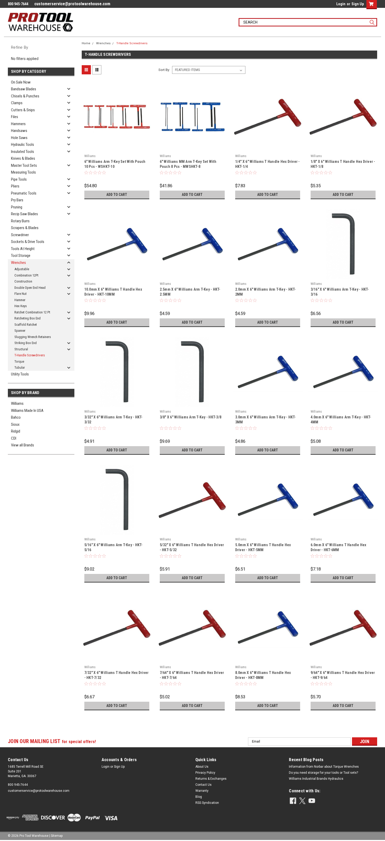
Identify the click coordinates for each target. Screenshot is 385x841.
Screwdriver (20, 235)
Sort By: (164, 70)
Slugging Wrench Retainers (32, 337)
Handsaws (19, 130)
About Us (201, 766)
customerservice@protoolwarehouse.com (72, 3)
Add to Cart (116, 194)
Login (340, 4)
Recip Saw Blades (24, 214)
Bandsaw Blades (23, 89)
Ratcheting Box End (27, 318)
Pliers (15, 186)
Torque (19, 361)
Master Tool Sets (24, 165)
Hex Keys (20, 306)
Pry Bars (17, 200)
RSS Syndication (207, 803)
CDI (13, 438)
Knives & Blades (23, 158)
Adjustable (21, 269)
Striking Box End (25, 343)
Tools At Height (23, 248)
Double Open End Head (30, 288)
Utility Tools (20, 374)
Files (14, 116)
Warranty (201, 791)
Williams (17, 403)
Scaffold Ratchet (25, 325)
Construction (23, 281)
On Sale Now (21, 82)
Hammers (18, 123)
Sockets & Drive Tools (27, 241)
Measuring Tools (23, 172)
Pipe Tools (19, 179)
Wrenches (18, 262)
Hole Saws (19, 137)
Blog (198, 797)
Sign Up (357, 4)
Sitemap (57, 836)
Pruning (16, 207)
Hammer (19, 300)
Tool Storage (20, 255)
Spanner (19, 331)
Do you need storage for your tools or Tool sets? (323, 772)
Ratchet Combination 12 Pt (32, 312)
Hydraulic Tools (22, 144)
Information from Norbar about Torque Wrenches (324, 766)
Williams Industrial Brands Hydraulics (316, 779)
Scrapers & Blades (24, 227)
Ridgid (15, 431)
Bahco (16, 417)
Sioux (15, 424)
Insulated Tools (22, 151)
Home (86, 43)
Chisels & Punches (25, 96)
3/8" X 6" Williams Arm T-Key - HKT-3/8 (191, 417)
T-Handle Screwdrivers (29, 355)
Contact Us (203, 785)
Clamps (17, 103)
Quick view (116, 148)
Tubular (19, 367)
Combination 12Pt (26, 275)
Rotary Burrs (20, 221)
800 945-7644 (18, 785)
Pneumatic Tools (23, 193)
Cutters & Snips (23, 110)
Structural (21, 349)
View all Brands (22, 445)
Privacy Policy (205, 772)
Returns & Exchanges (211, 779)
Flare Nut (20, 294)
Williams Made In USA (27, 410)
